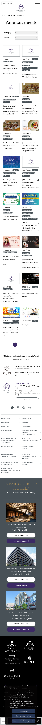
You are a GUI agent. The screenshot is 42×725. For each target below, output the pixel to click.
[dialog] (21, 705)
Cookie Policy (13, 707)
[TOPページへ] (21, 8)
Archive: (7, 37)
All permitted (23, 711)
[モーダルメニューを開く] (37, 3)
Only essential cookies (23, 716)
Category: (7, 32)
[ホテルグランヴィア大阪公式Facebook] (12, 407)
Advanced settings (23, 721)
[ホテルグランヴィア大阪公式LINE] (24, 407)
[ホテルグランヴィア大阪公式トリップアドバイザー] (30, 407)
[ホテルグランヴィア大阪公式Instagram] (18, 407)
